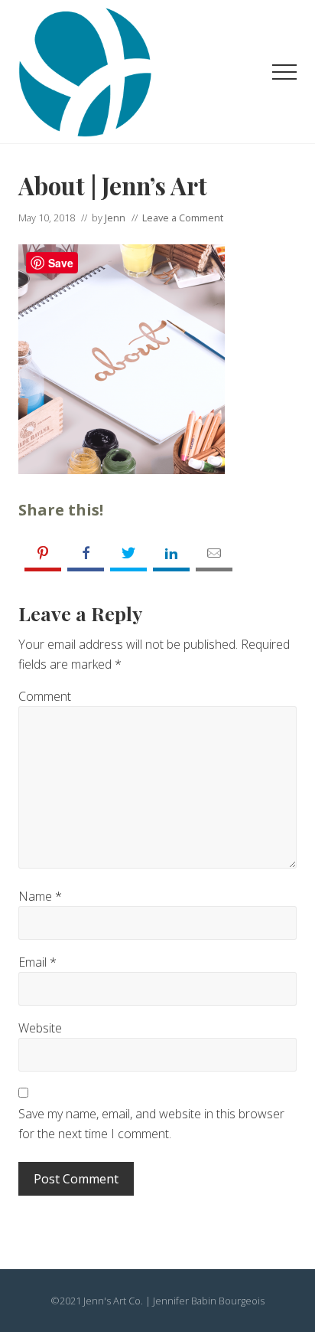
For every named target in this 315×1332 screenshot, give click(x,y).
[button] (284, 72)
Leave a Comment (182, 217)
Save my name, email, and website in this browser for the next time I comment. (151, 1123)
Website (40, 1027)
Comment (44, 696)
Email (37, 962)
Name (40, 896)
